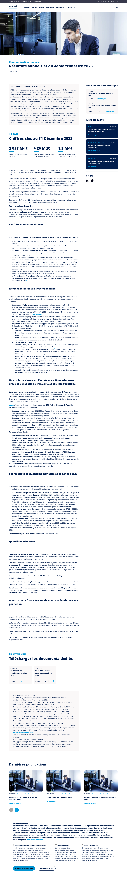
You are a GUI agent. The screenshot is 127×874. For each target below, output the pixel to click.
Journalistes (37, 1)
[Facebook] (92, 180)
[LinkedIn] (87, 180)
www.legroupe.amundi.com (23, 732)
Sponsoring (91, 158)
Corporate (91, 126)
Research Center (26, 1)
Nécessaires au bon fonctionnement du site (30, 845)
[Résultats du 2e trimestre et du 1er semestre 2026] (26, 781)
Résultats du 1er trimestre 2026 (59, 797)
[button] (97, 1)
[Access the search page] (117, 7)
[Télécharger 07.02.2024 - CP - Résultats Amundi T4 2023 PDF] (20, 681)
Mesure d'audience (91, 845)
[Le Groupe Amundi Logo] (13, 7)
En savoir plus (93, 135)
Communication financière (25, 62)
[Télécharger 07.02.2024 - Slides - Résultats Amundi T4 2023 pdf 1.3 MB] (51, 681)
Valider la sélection (46, 868)
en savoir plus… (38, 314)
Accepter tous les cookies (24, 868)
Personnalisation (63, 845)
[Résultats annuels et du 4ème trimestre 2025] (101, 781)
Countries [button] (105, 1)
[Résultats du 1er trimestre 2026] (63, 781)
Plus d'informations (35, 840)
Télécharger (100, 99)
